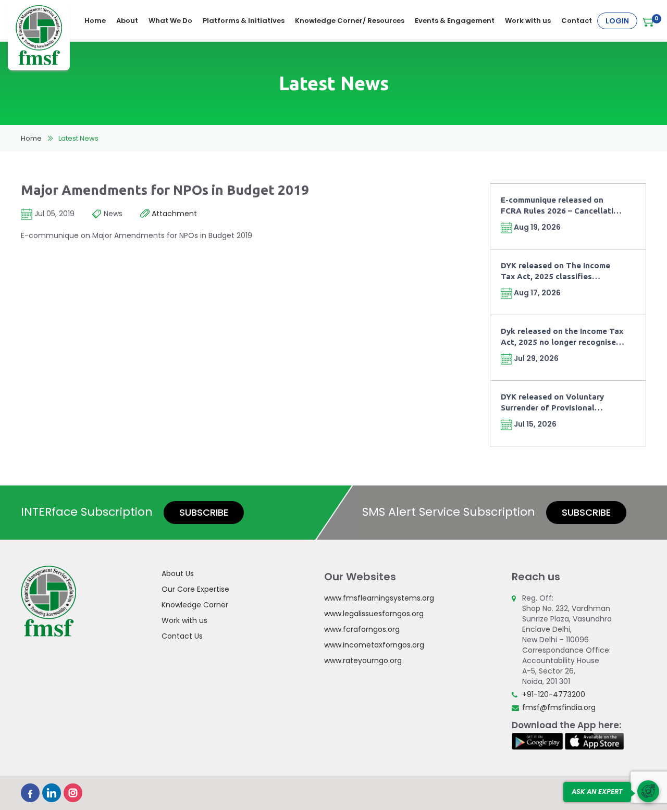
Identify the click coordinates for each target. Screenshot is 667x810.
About (127, 21)
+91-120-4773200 (553, 694)
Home (95, 21)
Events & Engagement (455, 21)
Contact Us (182, 636)
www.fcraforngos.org (362, 629)
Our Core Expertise (195, 589)
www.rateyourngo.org (363, 660)
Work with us (528, 21)
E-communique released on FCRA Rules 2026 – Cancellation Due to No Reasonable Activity (562, 206)
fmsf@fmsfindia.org (559, 707)
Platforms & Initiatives (244, 21)
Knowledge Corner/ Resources (349, 21)
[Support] (648, 791)
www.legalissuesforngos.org (374, 613)
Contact (576, 21)
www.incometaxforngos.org (374, 645)
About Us (178, 573)
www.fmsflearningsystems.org (379, 598)
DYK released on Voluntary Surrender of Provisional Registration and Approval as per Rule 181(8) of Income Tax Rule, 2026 (558, 403)
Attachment (173, 213)
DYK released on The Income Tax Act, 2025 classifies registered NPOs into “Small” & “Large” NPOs (560, 271)
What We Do (170, 21)
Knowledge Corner (195, 605)
